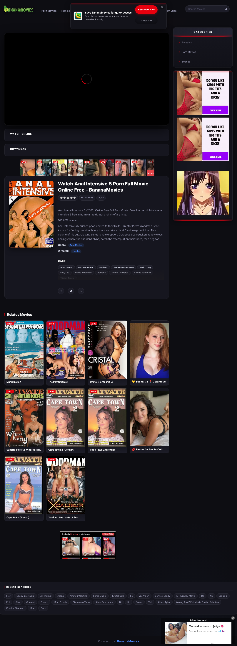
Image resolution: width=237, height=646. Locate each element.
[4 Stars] (71, 197)
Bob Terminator (86, 267)
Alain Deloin (66, 267)
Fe (131, 595)
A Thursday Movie (185, 595)
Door (43, 608)
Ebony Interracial (25, 595)
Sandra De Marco (119, 272)
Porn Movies (48, 10)
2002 (101, 197)
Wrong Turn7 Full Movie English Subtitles (197, 602)
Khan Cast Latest (104, 602)
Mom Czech (60, 602)
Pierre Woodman (83, 272)
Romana (102, 272)
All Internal (45, 595)
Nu (211, 595)
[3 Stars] (68, 197)
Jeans (60, 595)
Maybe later (146, 20)
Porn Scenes (68, 10)
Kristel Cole (118, 595)
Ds (202, 595)
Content (30, 602)
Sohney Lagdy (162, 595)
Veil (150, 602)
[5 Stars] (74, 197)
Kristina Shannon (15, 608)
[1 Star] (61, 197)
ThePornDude (168, 10)
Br (128, 602)
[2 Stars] (64, 197)
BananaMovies (128, 641)
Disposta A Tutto (81, 602)
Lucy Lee (64, 272)
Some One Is (99, 595)
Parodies (187, 42)
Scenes (186, 61)
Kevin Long (145, 267)
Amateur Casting (78, 595)
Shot (18, 602)
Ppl (8, 602)
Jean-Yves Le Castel (123, 267)
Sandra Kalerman (142, 272)
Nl (120, 602)
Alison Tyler (164, 602)
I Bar (32, 608)
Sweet (139, 602)
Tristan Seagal (67, 278)
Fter (8, 595)
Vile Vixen (144, 595)
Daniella (103, 267)
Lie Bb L (223, 595)
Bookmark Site (146, 9)
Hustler (76, 251)
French (44, 602)
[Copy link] (81, 291)
